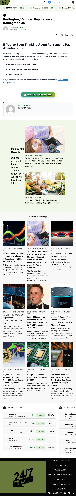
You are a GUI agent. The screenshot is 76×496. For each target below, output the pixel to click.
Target (67, 440)
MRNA (11, 416)
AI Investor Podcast (59, 2)
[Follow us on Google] (71, 35)
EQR (66, 450)
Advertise (61, 489)
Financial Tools (61, 470)
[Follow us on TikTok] (69, 493)
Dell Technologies (16, 446)
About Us (64, 460)
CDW (11, 430)
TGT (66, 442)
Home (55, 460)
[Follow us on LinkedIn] (57, 493)
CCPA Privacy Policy (61, 484)
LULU (66, 434)
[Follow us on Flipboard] (67, 35)
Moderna (12, 414)
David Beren (28, 155)
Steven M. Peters (17, 28)
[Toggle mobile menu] (73, 2)
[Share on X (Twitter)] (62, 35)
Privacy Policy (61, 479)
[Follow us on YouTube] (61, 493)
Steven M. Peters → (26, 108)
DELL (10, 448)
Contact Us (61, 465)
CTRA (66, 416)
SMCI (10, 424)
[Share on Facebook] (57, 35)
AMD (11, 438)
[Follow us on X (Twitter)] (53, 493)
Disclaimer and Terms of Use (61, 475)
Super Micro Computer (18, 422)
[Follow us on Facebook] (49, 493)
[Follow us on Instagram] (65, 493)
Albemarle (69, 424)
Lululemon (69, 432)
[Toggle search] (45, 2)
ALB (66, 426)
